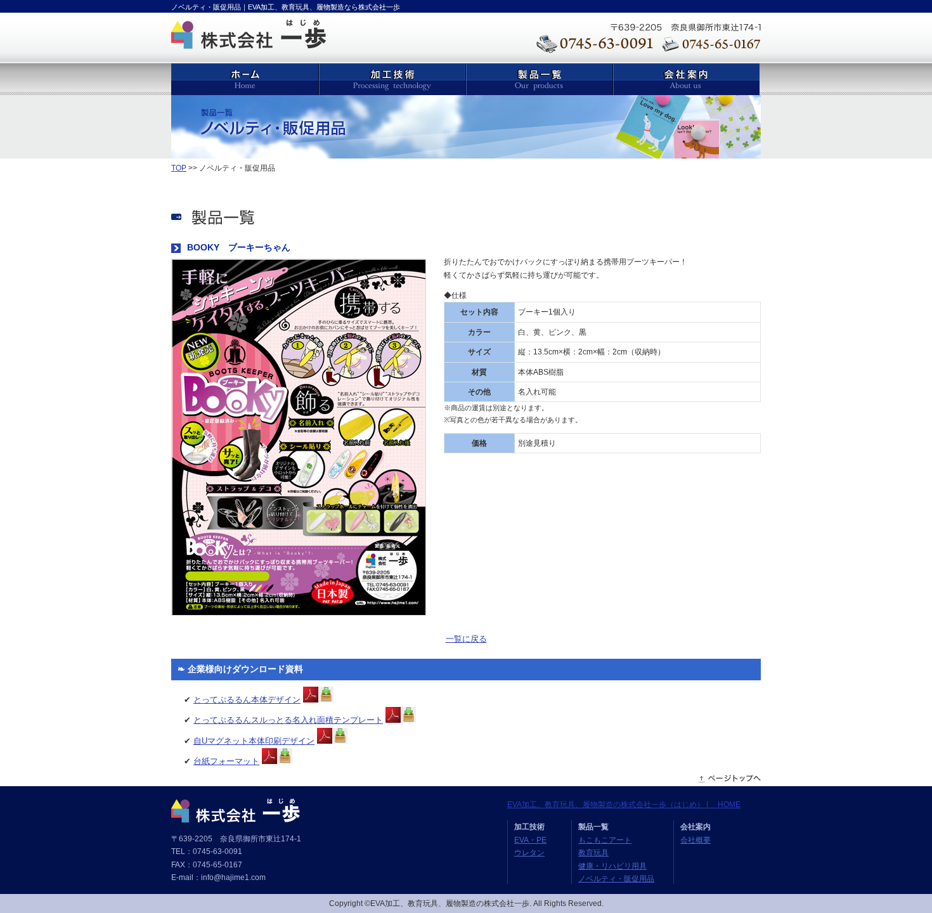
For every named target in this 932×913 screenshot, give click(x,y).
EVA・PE (530, 840)
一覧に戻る (466, 639)
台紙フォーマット (226, 761)
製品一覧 (538, 79)
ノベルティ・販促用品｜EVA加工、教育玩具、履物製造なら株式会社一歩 (285, 7)
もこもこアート (604, 840)
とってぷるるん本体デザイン (247, 699)
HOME (244, 79)
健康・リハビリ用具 (612, 866)
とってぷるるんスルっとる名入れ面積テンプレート (288, 720)
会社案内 (686, 79)
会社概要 (695, 840)
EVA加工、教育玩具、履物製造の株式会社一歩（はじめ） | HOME (624, 804)
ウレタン (529, 852)
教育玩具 (593, 852)
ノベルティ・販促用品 (616, 878)
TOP (178, 168)
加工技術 (391, 79)
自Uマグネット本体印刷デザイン (253, 741)
